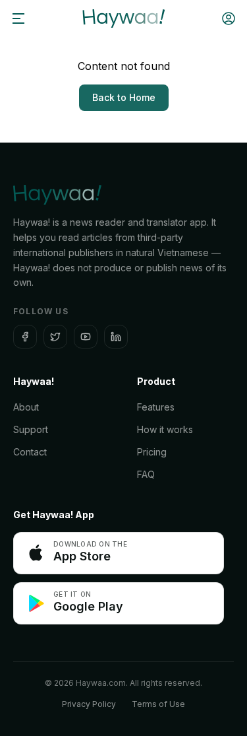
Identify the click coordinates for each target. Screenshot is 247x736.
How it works (165, 429)
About (26, 407)
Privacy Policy (89, 704)
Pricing (152, 451)
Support (30, 429)
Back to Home (123, 97)
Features (156, 407)
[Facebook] (25, 337)
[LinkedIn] (116, 337)
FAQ (146, 474)
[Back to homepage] (123, 18)
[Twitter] (55, 337)
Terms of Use (158, 704)
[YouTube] (85, 337)
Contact (30, 451)
